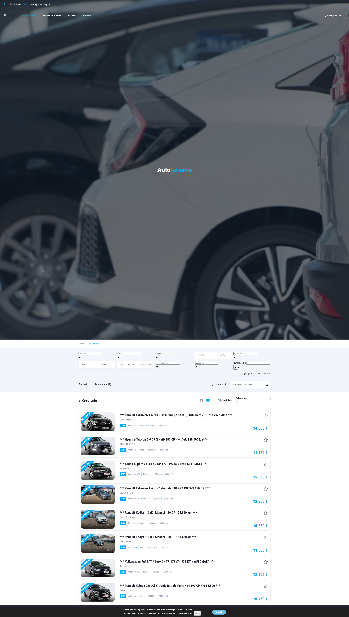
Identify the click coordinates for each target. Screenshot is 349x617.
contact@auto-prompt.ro (39, 4)
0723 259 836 (14, 4)
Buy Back (72, 15)
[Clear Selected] (235, 367)
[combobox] (97, 355)
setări (197, 613)
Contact (87, 15)
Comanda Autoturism (51, 15)
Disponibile (103, 384)
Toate (83, 384)
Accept (219, 612)
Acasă (81, 343)
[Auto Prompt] (10, 15)
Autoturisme (29, 15)
